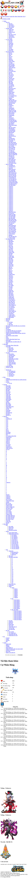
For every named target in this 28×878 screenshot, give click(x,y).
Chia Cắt (11, 279)
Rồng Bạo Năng (12, 212)
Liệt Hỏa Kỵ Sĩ (12, 166)
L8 (12, 566)
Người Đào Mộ (12, 171)
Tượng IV (8, 439)
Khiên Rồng (11, 297)
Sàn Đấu (10, 620)
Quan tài (8, 443)
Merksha (10, 235)
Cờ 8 (7, 428)
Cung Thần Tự (12, 300)
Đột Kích (11, 623)
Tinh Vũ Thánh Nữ (13, 154)
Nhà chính (8, 385)
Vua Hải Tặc (11, 86)
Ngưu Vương (12, 61)
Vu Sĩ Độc (11, 141)
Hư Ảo (10, 269)
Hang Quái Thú (12, 584)
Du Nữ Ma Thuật (12, 163)
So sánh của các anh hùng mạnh (13, 332)
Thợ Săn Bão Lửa (12, 144)
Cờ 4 (7, 423)
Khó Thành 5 (17, 604)
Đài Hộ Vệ (8, 415)
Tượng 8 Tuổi (9, 514)
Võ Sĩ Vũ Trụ (12, 234)
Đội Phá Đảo (11, 128)
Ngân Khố (11, 357)
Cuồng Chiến (11, 314)
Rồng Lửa (11, 70)
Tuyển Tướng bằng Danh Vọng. (13, 339)
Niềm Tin (11, 292)
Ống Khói (8, 445)
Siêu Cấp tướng (9, 164)
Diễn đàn (2, 16)
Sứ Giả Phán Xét (12, 231)
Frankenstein (11, 115)
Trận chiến (8, 346)
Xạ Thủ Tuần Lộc (12, 179)
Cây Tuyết (8, 444)
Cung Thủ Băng (12, 221)
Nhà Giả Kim (12, 37)
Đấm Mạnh (11, 241)
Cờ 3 (7, 422)
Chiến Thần (11, 256)
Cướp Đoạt (11, 585)
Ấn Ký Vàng (9, 509)
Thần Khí (11, 262)
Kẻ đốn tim (11, 105)
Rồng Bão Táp (12, 139)
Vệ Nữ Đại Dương (13, 121)
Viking (10, 57)
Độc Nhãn (11, 44)
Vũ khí (7, 320)
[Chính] (12, 4)
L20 (12, 581)
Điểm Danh (8, 644)
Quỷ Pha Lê (11, 150)
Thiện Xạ (11, 30)
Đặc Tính (11, 324)
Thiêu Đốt (11, 243)
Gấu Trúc (11, 45)
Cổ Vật (10, 383)
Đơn (7, 549)
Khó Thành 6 (17, 606)
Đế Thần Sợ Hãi (12, 142)
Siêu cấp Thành (14, 609)
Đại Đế (7, 522)
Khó (12, 598)
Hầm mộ (8, 442)
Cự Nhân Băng (12, 372)
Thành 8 (16, 597)
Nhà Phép (8, 400)
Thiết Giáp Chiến (12, 111)
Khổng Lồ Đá (12, 32)
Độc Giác (11, 73)
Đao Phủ (11, 40)
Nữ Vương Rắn (12, 215)
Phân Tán (11, 250)
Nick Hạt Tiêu (12, 103)
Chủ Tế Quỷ (11, 114)
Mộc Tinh (11, 82)
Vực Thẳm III (14, 537)
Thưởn (4, 642)
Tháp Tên (8, 395)
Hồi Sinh (11, 240)
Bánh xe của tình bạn (10, 652)
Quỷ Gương (11, 146)
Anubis (10, 106)
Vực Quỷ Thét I (14, 544)
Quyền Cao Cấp (9, 367)
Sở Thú (7, 409)
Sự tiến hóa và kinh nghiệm (12, 335)
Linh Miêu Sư (12, 165)
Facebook (7, 16)
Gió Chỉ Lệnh (12, 303)
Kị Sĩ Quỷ (11, 76)
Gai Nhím (11, 248)
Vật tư (7, 380)
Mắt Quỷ (11, 87)
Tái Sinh (10, 273)
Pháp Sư (10, 59)
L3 (12, 560)
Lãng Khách (11, 108)
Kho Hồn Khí (9, 412)
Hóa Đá (10, 254)
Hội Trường (11, 354)
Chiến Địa (11, 622)
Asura (10, 126)
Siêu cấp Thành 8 (18, 619)
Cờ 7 (7, 427)
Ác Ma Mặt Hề (12, 130)
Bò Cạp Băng (12, 65)
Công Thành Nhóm (13, 532)
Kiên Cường (11, 257)
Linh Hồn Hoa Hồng (13, 182)
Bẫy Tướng (8, 404)
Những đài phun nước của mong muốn (14, 648)
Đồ (4, 636)
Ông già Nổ (11, 75)
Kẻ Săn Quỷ (11, 213)
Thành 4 (16, 592)
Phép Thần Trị (12, 302)
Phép (7, 343)
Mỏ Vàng (8, 389)
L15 (12, 575)
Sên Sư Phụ (11, 27)
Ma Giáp (11, 286)
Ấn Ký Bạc (8, 510)
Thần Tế (10, 46)
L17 (12, 577)
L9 (12, 568)
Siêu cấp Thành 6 (18, 617)
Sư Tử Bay (11, 376)
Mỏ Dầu (8, 390)
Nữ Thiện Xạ (11, 109)
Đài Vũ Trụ (8, 503)
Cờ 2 (7, 421)
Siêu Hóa (8, 327)
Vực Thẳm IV (14, 538)
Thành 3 (16, 591)
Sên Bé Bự (11, 24)
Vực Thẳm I (14, 535)
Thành (10, 586)
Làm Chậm (11, 251)
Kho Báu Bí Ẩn (14, 552)
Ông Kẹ (10, 38)
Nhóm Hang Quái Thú (13, 533)
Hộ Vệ (7, 328)
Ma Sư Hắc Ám (12, 159)
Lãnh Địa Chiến (9, 366)
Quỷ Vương (11, 631)
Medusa (10, 98)
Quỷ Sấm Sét (11, 122)
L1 (12, 558)
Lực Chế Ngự (12, 307)
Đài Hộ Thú (11, 360)
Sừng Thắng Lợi (12, 305)
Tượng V (8, 440)
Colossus (11, 224)
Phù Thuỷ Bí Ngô (12, 100)
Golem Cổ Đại (12, 237)
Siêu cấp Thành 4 (18, 614)
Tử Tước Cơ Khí (12, 229)
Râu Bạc (10, 81)
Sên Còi (7, 22)
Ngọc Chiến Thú (12, 311)
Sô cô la (7, 449)
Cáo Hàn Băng (12, 152)
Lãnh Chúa (8, 521)
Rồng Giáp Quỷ (12, 169)
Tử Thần (11, 62)
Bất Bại (10, 272)
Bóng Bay (8, 433)
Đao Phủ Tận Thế (12, 220)
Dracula (10, 72)
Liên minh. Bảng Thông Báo (12, 345)
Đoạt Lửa (11, 350)
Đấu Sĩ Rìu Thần (12, 219)
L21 (12, 582)
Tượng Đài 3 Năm (10, 500)
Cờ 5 (7, 425)
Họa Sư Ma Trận (12, 174)
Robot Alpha (11, 158)
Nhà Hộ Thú (11, 361)
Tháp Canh (8, 394)
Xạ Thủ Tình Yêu (12, 120)
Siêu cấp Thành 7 (18, 618)
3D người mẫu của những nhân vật (13, 341)
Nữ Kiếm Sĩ (11, 134)
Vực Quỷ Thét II (15, 546)
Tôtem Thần (8, 407)
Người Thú (11, 93)
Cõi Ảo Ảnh (11, 628)
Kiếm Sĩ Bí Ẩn (12, 161)
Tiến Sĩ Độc (11, 123)
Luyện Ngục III (14, 542)
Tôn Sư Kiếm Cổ (12, 180)
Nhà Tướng (8, 405)
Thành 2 (16, 590)
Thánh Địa (11, 551)
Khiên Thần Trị (12, 316)
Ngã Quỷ (11, 275)
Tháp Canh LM (12, 362)
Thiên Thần (11, 29)
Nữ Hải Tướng (12, 131)
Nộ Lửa (10, 289)
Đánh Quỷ (13, 554)
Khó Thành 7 (17, 607)
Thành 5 (16, 593)
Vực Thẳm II (14, 536)
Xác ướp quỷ (11, 223)
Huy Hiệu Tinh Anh (10, 516)
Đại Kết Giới (11, 298)
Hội (7, 525)
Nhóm (7, 531)
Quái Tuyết (11, 117)
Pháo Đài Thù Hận (13, 351)
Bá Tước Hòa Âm (13, 236)
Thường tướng (9, 28)
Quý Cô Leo (11, 94)
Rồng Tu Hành (12, 147)
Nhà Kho (8, 411)
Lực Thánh (11, 285)
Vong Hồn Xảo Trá (13, 634)
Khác (4, 377)
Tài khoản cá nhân (6, 18)
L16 (12, 576)
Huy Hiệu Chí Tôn (10, 518)
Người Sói (11, 43)
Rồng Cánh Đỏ (12, 232)
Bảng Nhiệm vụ (9, 647)
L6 (12, 564)
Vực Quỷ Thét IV (15, 548)
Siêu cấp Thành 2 (18, 612)
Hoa (7, 434)
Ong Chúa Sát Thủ (13, 143)
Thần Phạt (11, 276)
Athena (10, 116)
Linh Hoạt (11, 281)
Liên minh (5, 344)
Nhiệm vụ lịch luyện (10, 650)
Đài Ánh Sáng (9, 504)
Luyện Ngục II (14, 541)
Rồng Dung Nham (13, 125)
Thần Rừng (11, 35)
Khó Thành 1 (17, 599)
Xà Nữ (10, 48)
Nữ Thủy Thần (12, 216)
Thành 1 (16, 588)
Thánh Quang (12, 274)
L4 (12, 562)
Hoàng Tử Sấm (12, 214)
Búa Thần (8, 651)
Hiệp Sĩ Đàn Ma (12, 225)
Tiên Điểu (11, 83)
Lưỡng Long (11, 99)
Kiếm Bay (11, 290)
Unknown (11, 186)
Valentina (11, 90)
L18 (12, 579)
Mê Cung (11, 555)
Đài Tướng (8, 387)
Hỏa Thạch (11, 295)
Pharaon (10, 68)
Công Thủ (11, 261)
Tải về (24, 16)
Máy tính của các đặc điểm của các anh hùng (15, 325)
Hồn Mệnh (11, 294)
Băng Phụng (11, 132)
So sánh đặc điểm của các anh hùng (13, 330)
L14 (12, 574)
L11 (12, 570)
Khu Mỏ (8, 413)
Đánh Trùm (11, 349)
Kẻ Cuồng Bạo (12, 160)
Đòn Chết (11, 246)
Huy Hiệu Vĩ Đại (9, 519)
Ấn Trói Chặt (11, 312)
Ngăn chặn (11, 265)
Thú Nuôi (8, 318)
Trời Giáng (11, 264)
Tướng (4, 21)
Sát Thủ (10, 41)
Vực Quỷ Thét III (15, 547)
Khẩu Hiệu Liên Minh (13, 358)
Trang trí (5, 416)
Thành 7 (16, 596)
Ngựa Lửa (11, 373)
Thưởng (7, 646)
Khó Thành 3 (17, 602)
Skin (7, 336)
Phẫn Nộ (11, 268)
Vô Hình (11, 287)
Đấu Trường (11, 356)
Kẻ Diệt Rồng (12, 138)
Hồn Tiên (11, 284)
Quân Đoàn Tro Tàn (13, 635)
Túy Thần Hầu (12, 170)
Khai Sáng (11, 259)
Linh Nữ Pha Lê (12, 177)
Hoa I (7, 429)
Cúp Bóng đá (9, 418)
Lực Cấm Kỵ (11, 306)
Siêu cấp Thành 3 (18, 613)
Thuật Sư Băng (12, 227)
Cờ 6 (7, 426)
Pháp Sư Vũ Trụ (12, 136)
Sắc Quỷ (10, 56)
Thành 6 (16, 595)
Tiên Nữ (10, 77)
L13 (12, 573)
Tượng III (8, 438)
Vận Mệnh (8, 329)
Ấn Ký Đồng (9, 511)
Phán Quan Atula (12, 176)
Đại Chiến (11, 347)
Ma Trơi (10, 54)
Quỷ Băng (11, 49)
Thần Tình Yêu (12, 67)
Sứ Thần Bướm (12, 185)
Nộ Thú (10, 283)
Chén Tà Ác (11, 296)
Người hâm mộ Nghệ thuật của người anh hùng (16, 379)
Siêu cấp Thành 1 (18, 611)
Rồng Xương (11, 112)
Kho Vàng (8, 391)
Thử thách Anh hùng (13, 557)
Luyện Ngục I (14, 540)
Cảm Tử (10, 245)
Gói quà (7, 637)
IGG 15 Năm (9, 513)
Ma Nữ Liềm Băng (13, 153)
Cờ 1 (7, 420)
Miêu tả (7, 645)
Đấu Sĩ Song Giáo (13, 172)
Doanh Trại (8, 388)
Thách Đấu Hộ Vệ (13, 626)
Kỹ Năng (11, 322)
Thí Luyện (11, 625)
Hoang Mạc (11, 624)
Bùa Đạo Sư (11, 155)
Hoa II (7, 431)
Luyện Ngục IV (14, 543)
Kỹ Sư (10, 33)
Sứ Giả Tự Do (12, 149)
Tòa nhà (8, 352)
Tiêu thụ (8, 640)
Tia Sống (11, 280)
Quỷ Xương (11, 84)
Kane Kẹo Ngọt (12, 88)
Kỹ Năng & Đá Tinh (10, 239)
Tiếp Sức (11, 242)
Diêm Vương (11, 92)
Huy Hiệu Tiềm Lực (10, 515)
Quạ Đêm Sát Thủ (13, 183)
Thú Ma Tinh (11, 374)
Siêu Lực (11, 270)
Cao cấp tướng (9, 39)
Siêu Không (11, 317)
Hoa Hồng (8, 432)
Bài (6, 641)
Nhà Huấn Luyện (10, 406)
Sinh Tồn (11, 278)
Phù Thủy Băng (12, 127)
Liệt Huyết (11, 313)
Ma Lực (10, 267)
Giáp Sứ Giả (11, 309)
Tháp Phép (8, 396)
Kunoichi (11, 168)
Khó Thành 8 (17, 608)
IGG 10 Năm (9, 499)
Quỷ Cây (11, 133)
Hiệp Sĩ (10, 53)
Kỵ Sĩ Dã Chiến (12, 226)
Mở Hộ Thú (8, 369)
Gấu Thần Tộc (12, 148)
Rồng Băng (11, 89)
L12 (12, 571)
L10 (12, 569)
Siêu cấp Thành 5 (18, 615)
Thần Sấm (11, 60)
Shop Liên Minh (12, 363)
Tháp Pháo (8, 398)
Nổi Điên (11, 253)
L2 (12, 559)
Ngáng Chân (11, 252)
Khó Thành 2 (17, 601)
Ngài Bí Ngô (11, 64)
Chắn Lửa (11, 247)
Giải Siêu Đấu (12, 629)
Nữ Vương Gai (12, 371)
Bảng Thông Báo (18, 16)
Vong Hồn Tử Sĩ (12, 101)
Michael (10, 104)
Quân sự (8, 378)
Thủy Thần (11, 79)
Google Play (12, 16)
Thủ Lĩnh (8, 520)
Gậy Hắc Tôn (12, 301)
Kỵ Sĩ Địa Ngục (12, 71)
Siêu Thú (8, 319)
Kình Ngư (11, 50)
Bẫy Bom (8, 402)
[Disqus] (14, 767)
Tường (10, 365)
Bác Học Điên (12, 218)
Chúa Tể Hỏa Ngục (13, 181)
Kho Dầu (8, 393)
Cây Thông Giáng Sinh (11, 436)
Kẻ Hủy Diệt (11, 78)
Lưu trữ (7, 382)
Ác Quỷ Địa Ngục (13, 95)
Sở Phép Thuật (12, 355)
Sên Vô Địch (11, 26)
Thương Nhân (14, 553)
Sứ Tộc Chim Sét (12, 175)
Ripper (10, 137)
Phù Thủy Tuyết (12, 34)
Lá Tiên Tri (11, 308)
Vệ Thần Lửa (12, 157)
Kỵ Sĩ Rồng (11, 97)
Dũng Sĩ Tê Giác (12, 110)
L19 (12, 580)
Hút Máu (11, 258)
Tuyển (7, 338)
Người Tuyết (11, 66)
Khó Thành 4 (17, 603)
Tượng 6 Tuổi (9, 505)
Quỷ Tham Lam (12, 633)
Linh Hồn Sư (11, 119)
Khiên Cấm (11, 291)
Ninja (10, 55)
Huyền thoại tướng (10, 51)
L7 (12, 565)
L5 (12, 563)
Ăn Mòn (10, 263)
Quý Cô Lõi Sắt (12, 230)
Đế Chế (7, 630)
